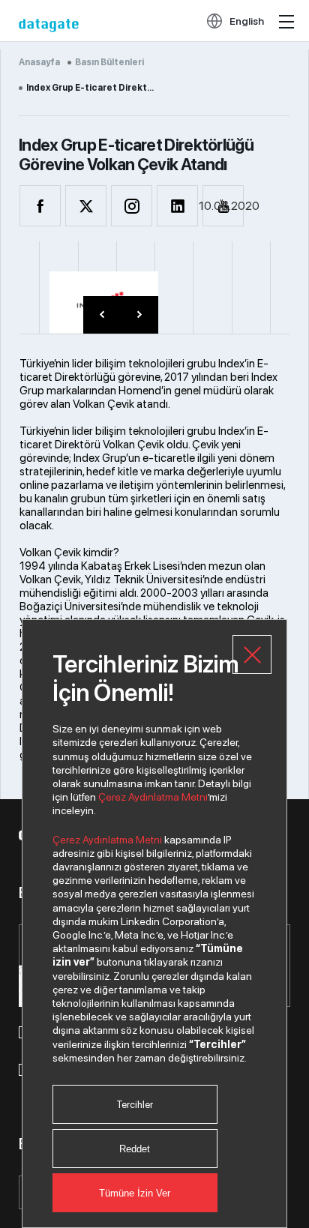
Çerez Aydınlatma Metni (153, 797)
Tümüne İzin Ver (134, 1193)
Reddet (134, 1149)
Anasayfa (39, 62)
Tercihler (134, 1104)
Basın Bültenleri (109, 62)
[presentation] (102, 315)
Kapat (252, 654)
